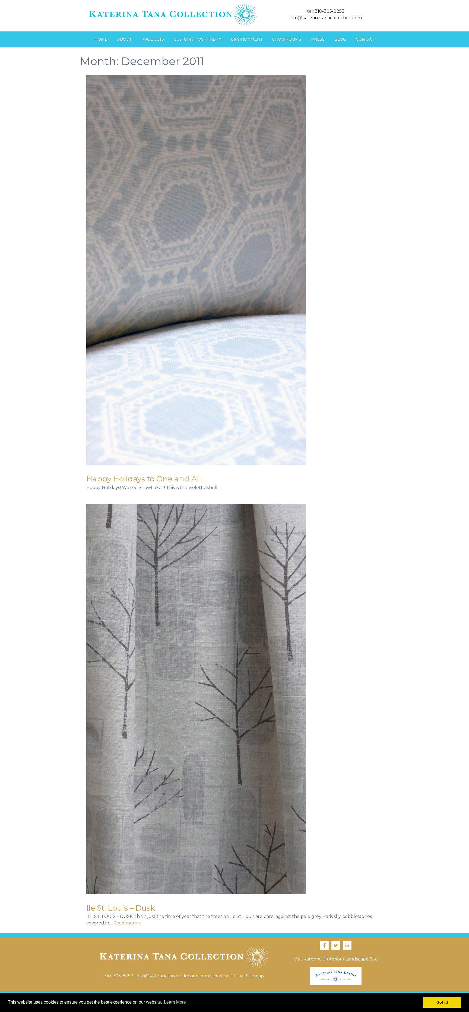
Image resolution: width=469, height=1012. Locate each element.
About (124, 39)
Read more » (127, 923)
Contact (365, 39)
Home (100, 39)
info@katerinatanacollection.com (326, 17)
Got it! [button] (442, 1002)
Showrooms (286, 39)
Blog (340, 39)
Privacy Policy (227, 975)
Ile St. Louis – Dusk (120, 908)
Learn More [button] (175, 1002)
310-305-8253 (329, 11)
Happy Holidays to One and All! (144, 478)
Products (152, 39)
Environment (246, 39)
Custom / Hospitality (197, 39)
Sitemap (255, 975)
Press (318, 39)
